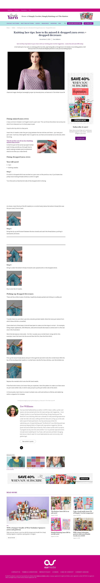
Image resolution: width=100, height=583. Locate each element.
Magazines (45, 23)
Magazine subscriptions (74, 23)
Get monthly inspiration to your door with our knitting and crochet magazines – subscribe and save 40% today (50, 44)
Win (59, 23)
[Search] (65, 23)
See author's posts (27, 441)
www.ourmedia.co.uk (42, 576)
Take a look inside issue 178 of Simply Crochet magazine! (83, 512)
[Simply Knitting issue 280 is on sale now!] (61, 524)
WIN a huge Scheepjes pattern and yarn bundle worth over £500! (81, 534)
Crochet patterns (13, 23)
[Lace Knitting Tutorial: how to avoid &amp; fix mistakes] (16, 462)
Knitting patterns (27, 23)
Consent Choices (82, 572)
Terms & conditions (29, 572)
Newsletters (24, 10)
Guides (38, 23)
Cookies (55, 572)
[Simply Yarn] (13, 16)
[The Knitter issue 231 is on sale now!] (61, 503)
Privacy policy (44, 572)
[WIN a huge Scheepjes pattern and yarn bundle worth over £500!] (83, 524)
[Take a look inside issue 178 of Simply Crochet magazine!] (83, 503)
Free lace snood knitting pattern (54, 468)
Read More (11, 537)
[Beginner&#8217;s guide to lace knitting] (36, 462)
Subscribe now (80, 138)
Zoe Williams (26, 406)
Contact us (16, 10)
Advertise (10, 10)
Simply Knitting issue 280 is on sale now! (60, 533)
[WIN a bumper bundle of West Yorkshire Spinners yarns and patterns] (28, 510)
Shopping (54, 23)
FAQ (30, 10)
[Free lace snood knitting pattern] (55, 462)
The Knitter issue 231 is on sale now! (60, 512)
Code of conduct (67, 572)
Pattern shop (88, 23)
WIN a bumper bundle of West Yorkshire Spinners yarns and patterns (26, 529)
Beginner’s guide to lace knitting (35, 468)
